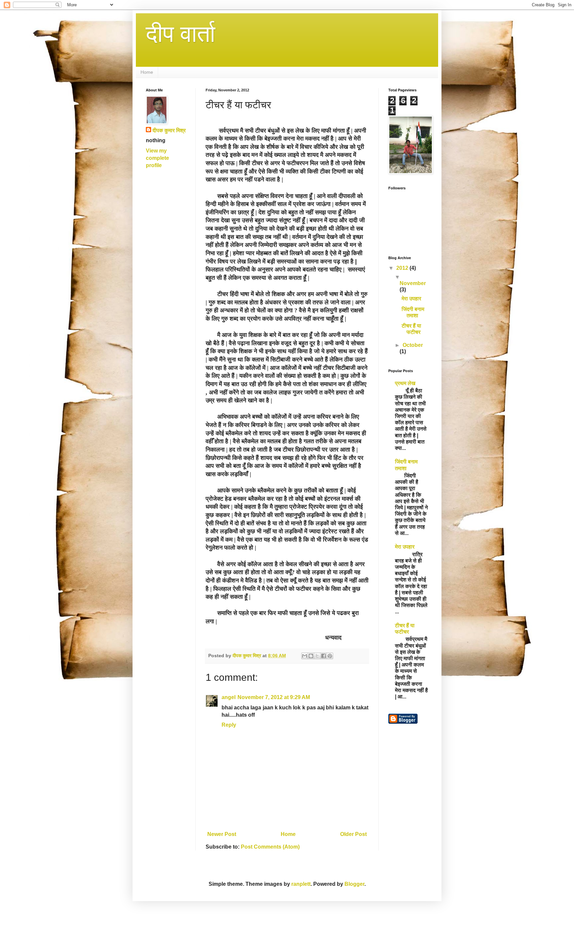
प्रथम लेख (405, 383)
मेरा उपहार (411, 298)
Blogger (354, 884)
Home (147, 72)
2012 (403, 268)
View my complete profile (157, 158)
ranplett (301, 884)
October (413, 345)
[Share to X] (317, 656)
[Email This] (304, 656)
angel (229, 697)
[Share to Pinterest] (330, 656)
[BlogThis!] (311, 656)
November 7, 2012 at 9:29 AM (274, 697)
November (413, 283)
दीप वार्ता (180, 34)
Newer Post (221, 834)
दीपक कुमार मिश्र (169, 130)
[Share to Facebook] (323, 656)
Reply (229, 725)
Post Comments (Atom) (270, 847)
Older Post (353, 834)
